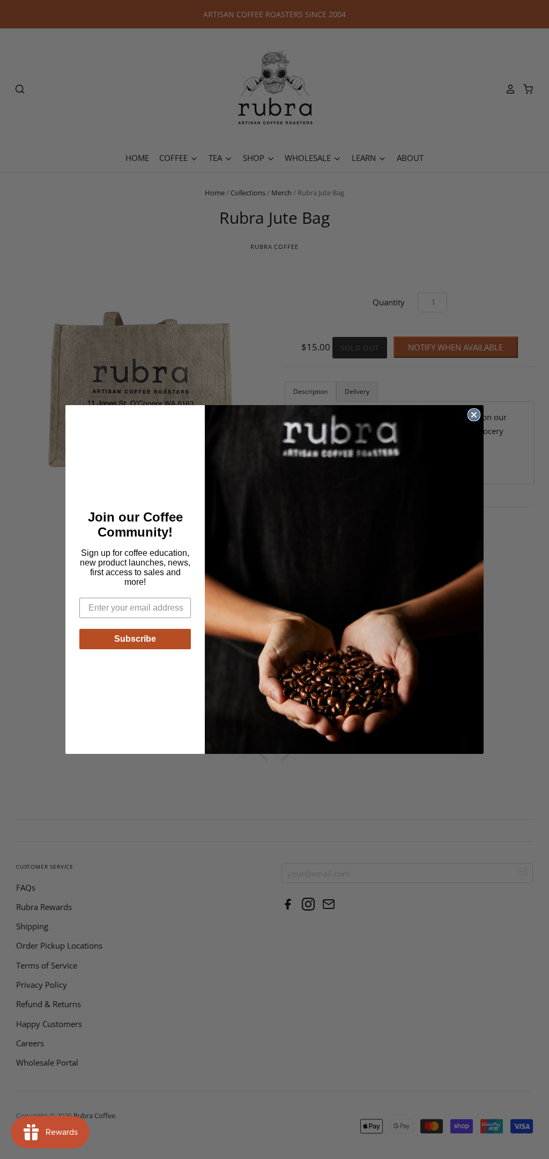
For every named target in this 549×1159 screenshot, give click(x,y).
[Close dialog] (474, 414)
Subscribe (135, 638)
